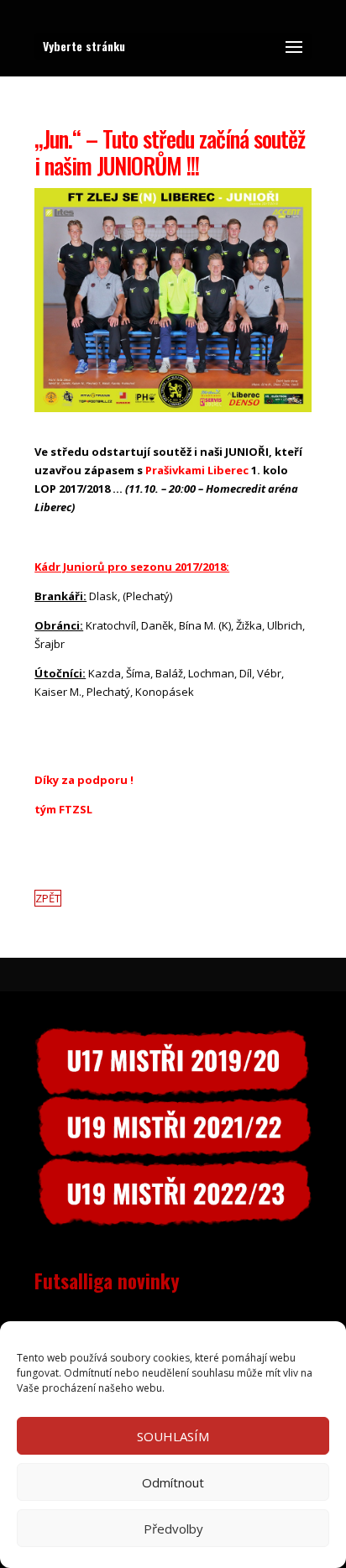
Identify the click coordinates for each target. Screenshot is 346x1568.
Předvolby (173, 1528)
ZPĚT (47, 898)
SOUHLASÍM (173, 1436)
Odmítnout (173, 1482)
